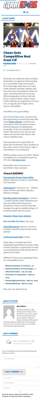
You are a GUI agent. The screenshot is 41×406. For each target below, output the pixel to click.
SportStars (33, 63)
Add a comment (10, 334)
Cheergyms (9, 188)
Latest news (8, 18)
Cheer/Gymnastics (10, 63)
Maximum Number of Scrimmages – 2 (20, 269)
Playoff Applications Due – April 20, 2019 (21, 280)
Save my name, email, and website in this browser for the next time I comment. (17, 395)
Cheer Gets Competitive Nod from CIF (16, 56)
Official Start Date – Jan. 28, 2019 (18, 272)
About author (10, 301)
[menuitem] (22, 265)
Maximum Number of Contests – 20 (19, 266)
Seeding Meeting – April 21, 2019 (18, 283)
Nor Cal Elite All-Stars (14, 221)
